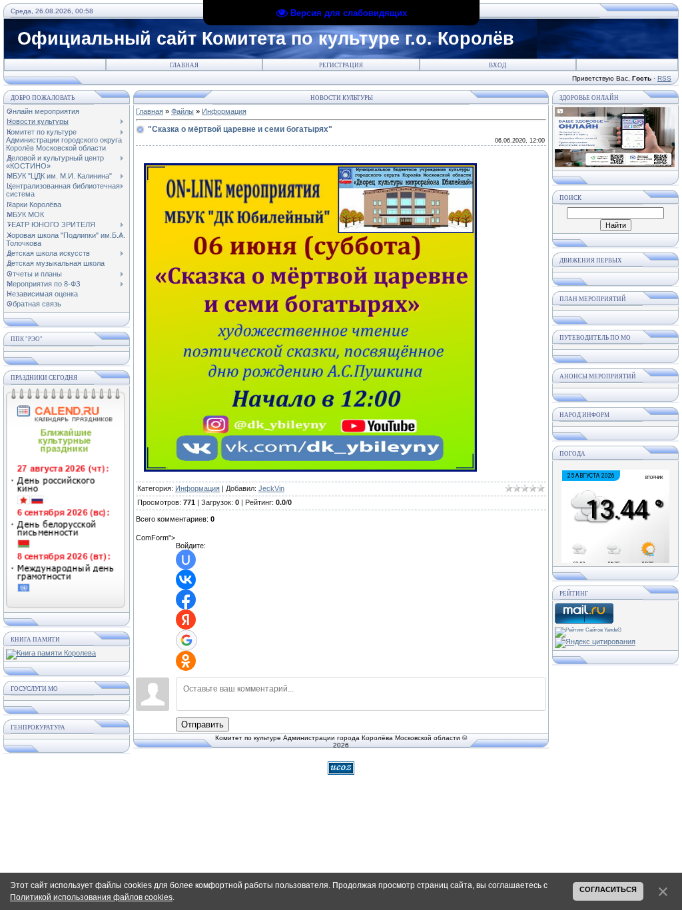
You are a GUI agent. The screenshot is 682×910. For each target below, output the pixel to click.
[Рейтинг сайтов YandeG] (588, 630)
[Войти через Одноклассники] (186, 661)
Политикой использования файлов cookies (91, 897)
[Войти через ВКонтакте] (186, 580)
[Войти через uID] (186, 560)
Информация (224, 111)
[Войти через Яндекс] (186, 620)
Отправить (202, 724)
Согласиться (608, 889)
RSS (664, 78)
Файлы (182, 111)
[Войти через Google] (186, 640)
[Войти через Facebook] (186, 600)
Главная (184, 65)
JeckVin (271, 488)
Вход (497, 65)
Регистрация (341, 65)
